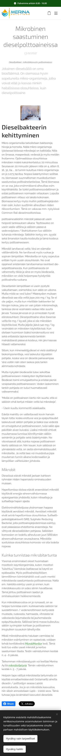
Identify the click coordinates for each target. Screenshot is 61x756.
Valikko (56, 13)
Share (10, 703)
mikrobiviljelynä (17, 665)
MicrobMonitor (33, 643)
